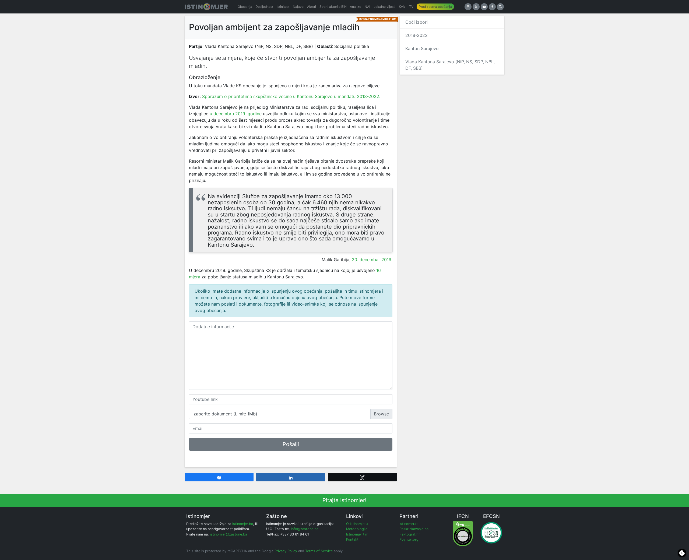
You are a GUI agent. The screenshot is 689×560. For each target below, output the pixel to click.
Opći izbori (416, 22)
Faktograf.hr (409, 534)
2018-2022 (416, 35)
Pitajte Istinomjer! (344, 500)
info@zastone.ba (304, 529)
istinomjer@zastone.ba (228, 534)
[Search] (500, 6)
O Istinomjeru (357, 524)
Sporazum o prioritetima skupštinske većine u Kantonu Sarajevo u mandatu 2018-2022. (291, 96)
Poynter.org (409, 539)
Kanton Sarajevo (422, 48)
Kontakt (352, 539)
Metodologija (356, 529)
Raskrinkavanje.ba (413, 529)
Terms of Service (319, 551)
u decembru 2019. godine (236, 113)
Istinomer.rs (409, 524)
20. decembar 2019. (372, 259)
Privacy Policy (286, 551)
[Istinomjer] (206, 6)
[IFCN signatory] (463, 533)
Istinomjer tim (357, 534)
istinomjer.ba (242, 524)
